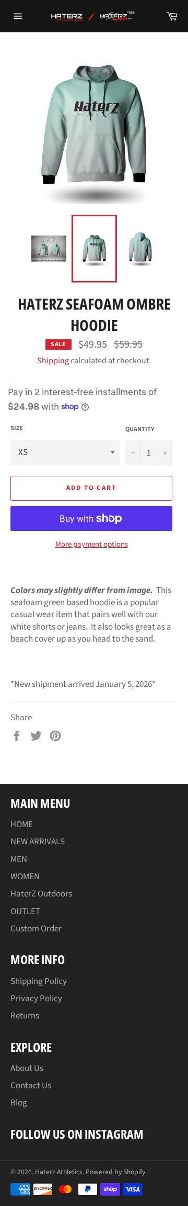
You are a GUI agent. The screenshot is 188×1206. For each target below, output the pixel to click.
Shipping (53, 360)
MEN (18, 859)
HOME (21, 824)
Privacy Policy (36, 998)
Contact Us (30, 1085)
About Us (26, 1068)
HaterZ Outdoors (41, 894)
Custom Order (36, 928)
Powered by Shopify (115, 1172)
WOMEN (25, 876)
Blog (18, 1103)
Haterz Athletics (59, 1172)
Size (16, 428)
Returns (24, 1016)
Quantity (139, 429)
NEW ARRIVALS (37, 841)
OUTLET (25, 911)
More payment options (91, 544)
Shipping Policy (38, 981)
